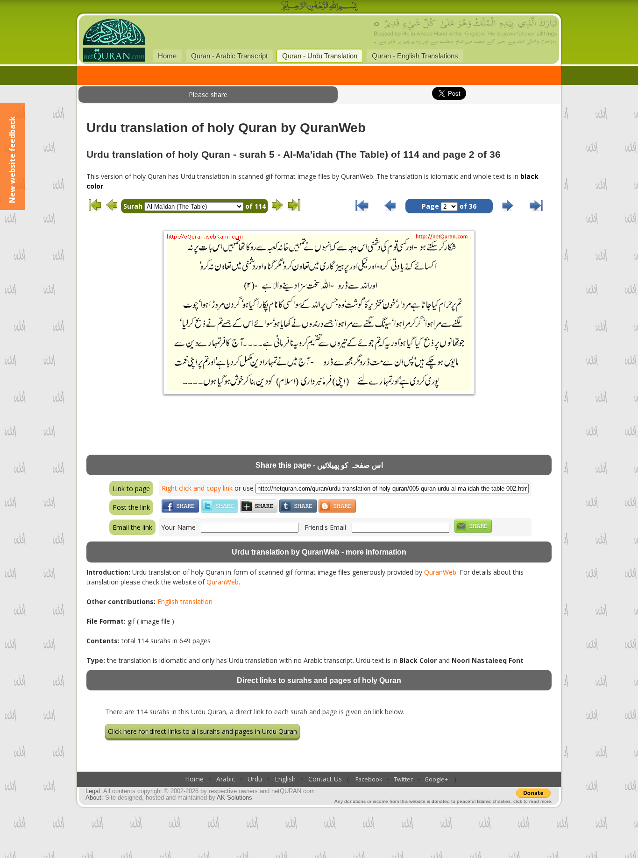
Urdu (255, 778)
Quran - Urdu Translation (319, 56)
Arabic (225, 778)
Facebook (368, 779)
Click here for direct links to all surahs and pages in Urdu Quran (202, 731)
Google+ (436, 779)
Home (167, 56)
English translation (185, 601)
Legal (92, 791)
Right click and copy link (197, 488)
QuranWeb (440, 572)
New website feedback (12, 159)
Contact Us (325, 778)
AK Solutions (234, 798)
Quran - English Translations (415, 56)
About (93, 798)
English (285, 778)
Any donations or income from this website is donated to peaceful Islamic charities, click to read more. (443, 801)
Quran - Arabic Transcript (229, 56)
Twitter (403, 779)
